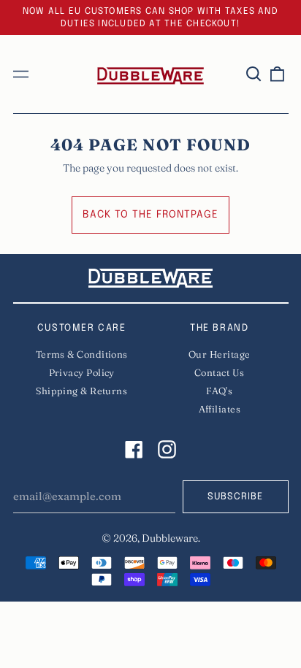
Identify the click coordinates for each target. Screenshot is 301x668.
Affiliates (220, 409)
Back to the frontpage (150, 215)
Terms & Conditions (82, 354)
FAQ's (219, 390)
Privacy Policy (82, 372)
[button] (254, 74)
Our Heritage (219, 354)
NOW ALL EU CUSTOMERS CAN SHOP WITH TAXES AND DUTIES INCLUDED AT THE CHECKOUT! (150, 17)
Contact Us (219, 372)
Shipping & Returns (81, 390)
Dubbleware (170, 538)
